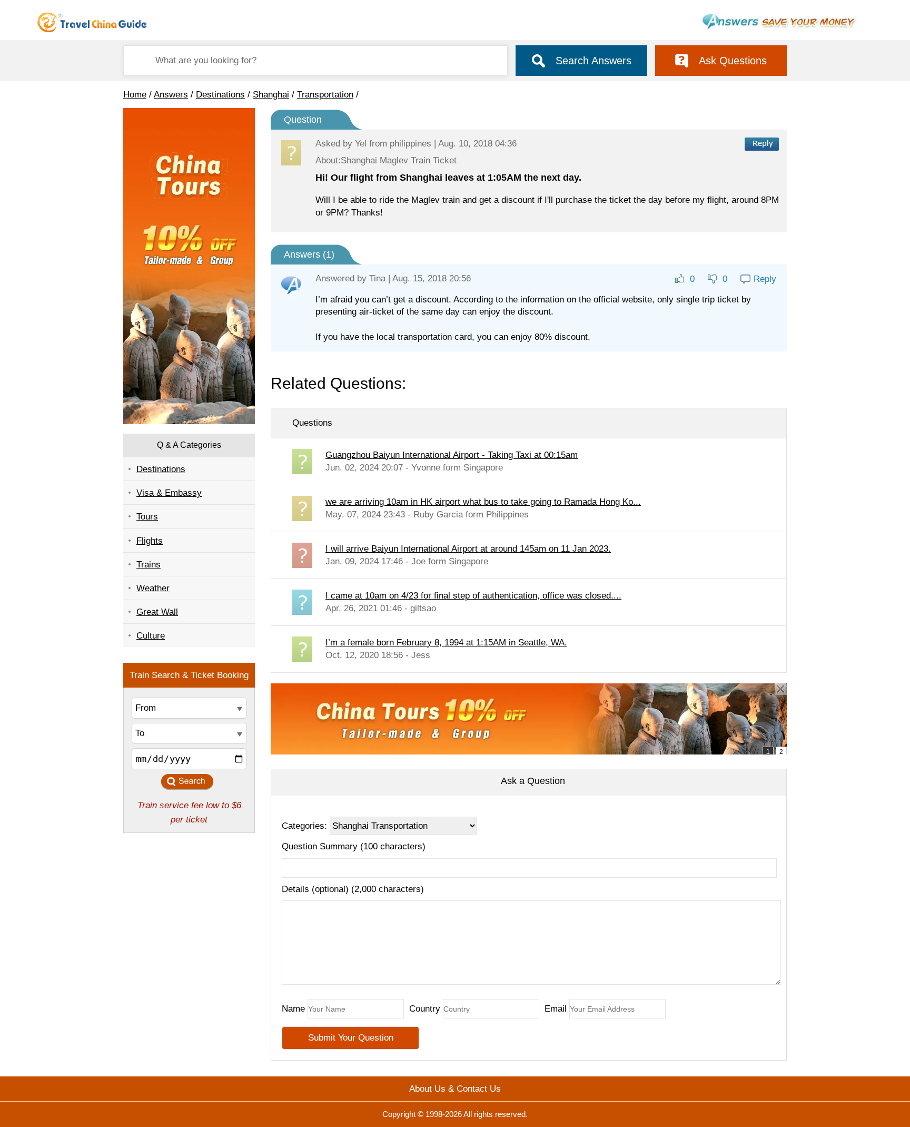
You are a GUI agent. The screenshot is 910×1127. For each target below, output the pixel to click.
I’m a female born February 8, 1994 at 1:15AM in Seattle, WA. (446, 643)
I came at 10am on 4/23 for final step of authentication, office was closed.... (473, 596)
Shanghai (271, 95)
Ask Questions (733, 60)
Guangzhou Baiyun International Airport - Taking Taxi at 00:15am (451, 455)
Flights (149, 541)
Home (134, 95)
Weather (153, 588)
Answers (171, 95)
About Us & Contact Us (455, 1089)
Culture (150, 636)
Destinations (220, 95)
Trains (148, 565)
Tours (147, 517)
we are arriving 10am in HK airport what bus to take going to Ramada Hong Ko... (483, 502)
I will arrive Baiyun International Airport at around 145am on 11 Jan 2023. (468, 549)
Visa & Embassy (169, 493)
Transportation (325, 95)
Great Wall (157, 612)
